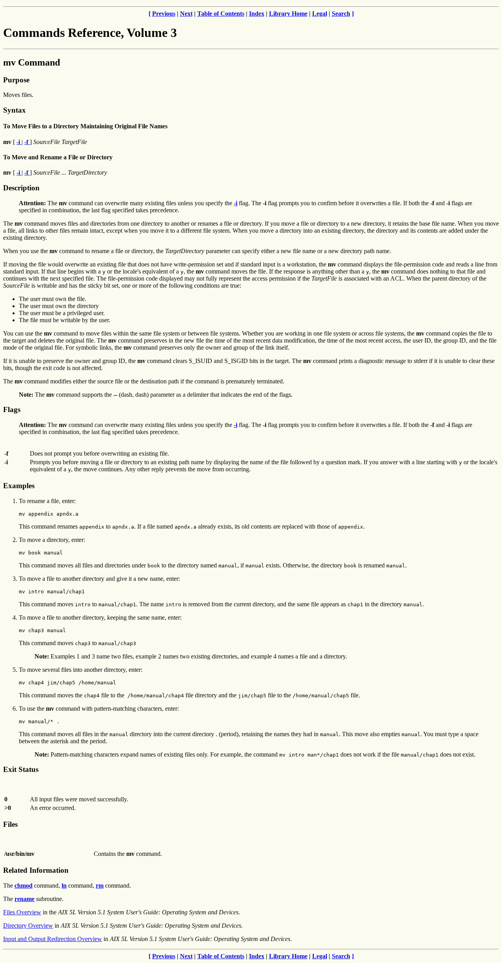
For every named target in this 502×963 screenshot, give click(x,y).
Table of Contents (220, 13)
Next (186, 13)
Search (341, 13)
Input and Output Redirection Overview (52, 939)
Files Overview (22, 912)
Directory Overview (28, 925)
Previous (163, 13)
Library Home (288, 13)
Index (256, 13)
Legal (319, 13)
